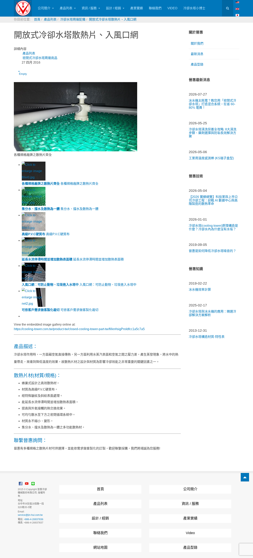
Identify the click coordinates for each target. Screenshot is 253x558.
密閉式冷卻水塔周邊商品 (40, 58)
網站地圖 (100, 548)
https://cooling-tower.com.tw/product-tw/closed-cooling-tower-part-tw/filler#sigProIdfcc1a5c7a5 (79, 329)
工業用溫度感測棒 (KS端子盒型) (211, 158)
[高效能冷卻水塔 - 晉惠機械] (23, 8)
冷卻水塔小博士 (194, 8)
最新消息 (197, 54)
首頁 (100, 489)
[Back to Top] (245, 477)
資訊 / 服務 (89, 8)
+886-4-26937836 (33, 519)
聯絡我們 (155, 8)
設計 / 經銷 (114, 8)
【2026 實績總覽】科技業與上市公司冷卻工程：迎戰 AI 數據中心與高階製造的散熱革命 (213, 200)
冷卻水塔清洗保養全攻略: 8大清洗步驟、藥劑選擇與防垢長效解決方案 (212, 133)
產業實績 (136, 8)
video (172, 8)
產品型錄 (197, 64)
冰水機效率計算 (200, 289)
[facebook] (20, 483)
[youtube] (26, 483)
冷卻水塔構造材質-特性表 (207, 336)
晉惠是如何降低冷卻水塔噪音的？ (212, 251)
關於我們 (197, 43)
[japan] (237, 15)
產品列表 (66, 8)
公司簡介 (44, 8)
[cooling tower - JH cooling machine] (237, 2)
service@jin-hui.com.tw (30, 515)
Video (190, 533)
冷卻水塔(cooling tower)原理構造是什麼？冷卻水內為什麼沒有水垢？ (213, 227)
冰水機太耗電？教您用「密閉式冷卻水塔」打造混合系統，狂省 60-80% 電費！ (212, 104)
